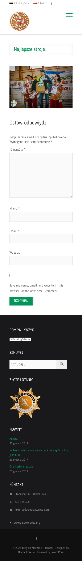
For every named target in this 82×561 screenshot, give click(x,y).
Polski (40, 3)
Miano (14, 208)
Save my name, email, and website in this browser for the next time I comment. (36, 288)
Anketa (13, 438)
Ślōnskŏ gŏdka (21, 3)
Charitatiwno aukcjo (21, 466)
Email (14, 231)
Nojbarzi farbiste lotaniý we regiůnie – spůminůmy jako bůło (39, 453)
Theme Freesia (26, 552)
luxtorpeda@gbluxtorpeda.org (32, 509)
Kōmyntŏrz (17, 149)
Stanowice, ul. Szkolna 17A (30, 494)
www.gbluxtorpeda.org (27, 522)
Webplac (14, 252)
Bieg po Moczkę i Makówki (37, 547)
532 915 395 (22, 501)
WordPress (58, 552)
